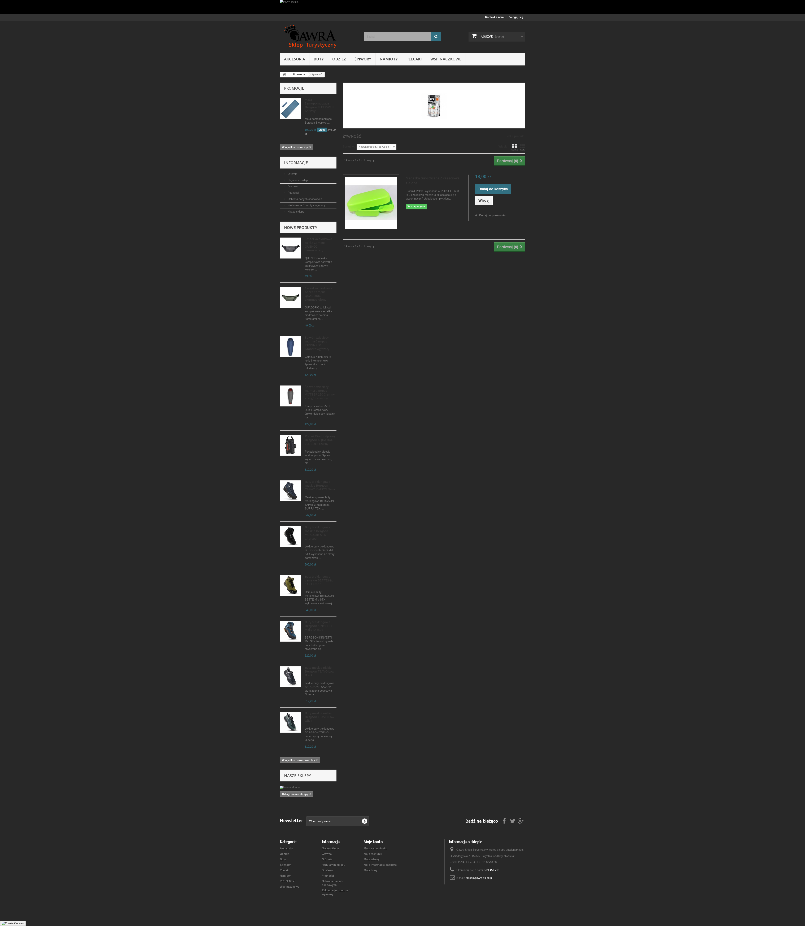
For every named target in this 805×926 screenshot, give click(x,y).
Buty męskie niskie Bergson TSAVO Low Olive (319, 716)
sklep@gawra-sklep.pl (479, 877)
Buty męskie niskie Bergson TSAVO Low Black (319, 671)
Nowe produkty (300, 227)
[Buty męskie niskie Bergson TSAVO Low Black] (290, 676)
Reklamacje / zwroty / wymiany (306, 205)
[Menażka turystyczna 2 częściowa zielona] (371, 203)
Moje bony (370, 870)
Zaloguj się (516, 17)
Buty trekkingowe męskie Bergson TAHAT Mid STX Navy (320, 485)
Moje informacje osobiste (380, 864)
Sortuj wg (349, 146)
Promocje (294, 88)
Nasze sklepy (295, 211)
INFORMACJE (296, 162)
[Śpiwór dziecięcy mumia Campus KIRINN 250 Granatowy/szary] (290, 346)
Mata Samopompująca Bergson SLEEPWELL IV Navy (320, 105)
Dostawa (292, 186)
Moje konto (373, 842)
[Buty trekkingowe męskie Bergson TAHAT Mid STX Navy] (290, 490)
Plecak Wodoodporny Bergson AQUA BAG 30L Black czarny (320, 439)
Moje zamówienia (375, 848)
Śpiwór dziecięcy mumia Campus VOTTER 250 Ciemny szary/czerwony (320, 392)
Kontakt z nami (495, 17)
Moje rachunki (373, 853)
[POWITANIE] (402, 7)
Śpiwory (362, 58)
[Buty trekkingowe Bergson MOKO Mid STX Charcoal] (290, 536)
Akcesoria (294, 58)
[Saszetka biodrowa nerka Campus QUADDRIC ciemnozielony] (290, 297)
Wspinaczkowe (445, 58)
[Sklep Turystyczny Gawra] (318, 36)
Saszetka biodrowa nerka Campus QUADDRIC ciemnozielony (318, 293)
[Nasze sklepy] (308, 787)
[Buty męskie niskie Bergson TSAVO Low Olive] (290, 722)
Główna (327, 853)
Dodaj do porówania (492, 215)
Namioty (389, 58)
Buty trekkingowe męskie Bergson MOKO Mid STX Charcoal (317, 532)
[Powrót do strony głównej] (284, 74)
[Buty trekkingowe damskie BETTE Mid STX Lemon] (290, 585)
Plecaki (414, 58)
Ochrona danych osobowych (304, 199)
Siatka (514, 149)
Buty (319, 58)
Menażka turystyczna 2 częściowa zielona (433, 180)
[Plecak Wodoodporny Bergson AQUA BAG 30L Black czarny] (290, 445)
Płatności (293, 192)
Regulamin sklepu (298, 180)
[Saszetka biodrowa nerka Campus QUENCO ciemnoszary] (290, 248)
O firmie (292, 173)
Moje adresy (371, 859)
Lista (522, 149)
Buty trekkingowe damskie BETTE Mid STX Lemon (319, 580)
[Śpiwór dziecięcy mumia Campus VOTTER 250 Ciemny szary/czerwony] (290, 395)
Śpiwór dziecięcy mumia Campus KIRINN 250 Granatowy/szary (317, 343)
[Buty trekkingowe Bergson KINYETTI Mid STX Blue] (290, 631)
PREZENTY (287, 881)
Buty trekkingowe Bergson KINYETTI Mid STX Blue (318, 625)
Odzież (339, 58)
